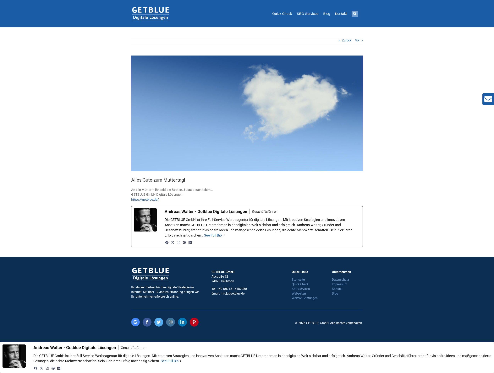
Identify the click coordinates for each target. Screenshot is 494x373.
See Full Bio (213, 235)
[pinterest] (194, 322)
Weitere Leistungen (305, 298)
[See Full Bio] (224, 235)
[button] (355, 13)
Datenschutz (340, 279)
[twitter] (158, 322)
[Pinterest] (184, 242)
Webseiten (299, 293)
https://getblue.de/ (145, 199)
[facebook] (147, 322)
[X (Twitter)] (172, 242)
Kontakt (337, 289)
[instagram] (170, 322)
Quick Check (300, 284)
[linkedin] (182, 322)
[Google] (135, 322)
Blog (335, 293)
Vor (357, 40)
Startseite (298, 279)
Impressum (339, 284)
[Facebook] (167, 242)
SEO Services (301, 289)
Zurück (346, 40)
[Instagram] (178, 242)
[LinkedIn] (190, 242)
